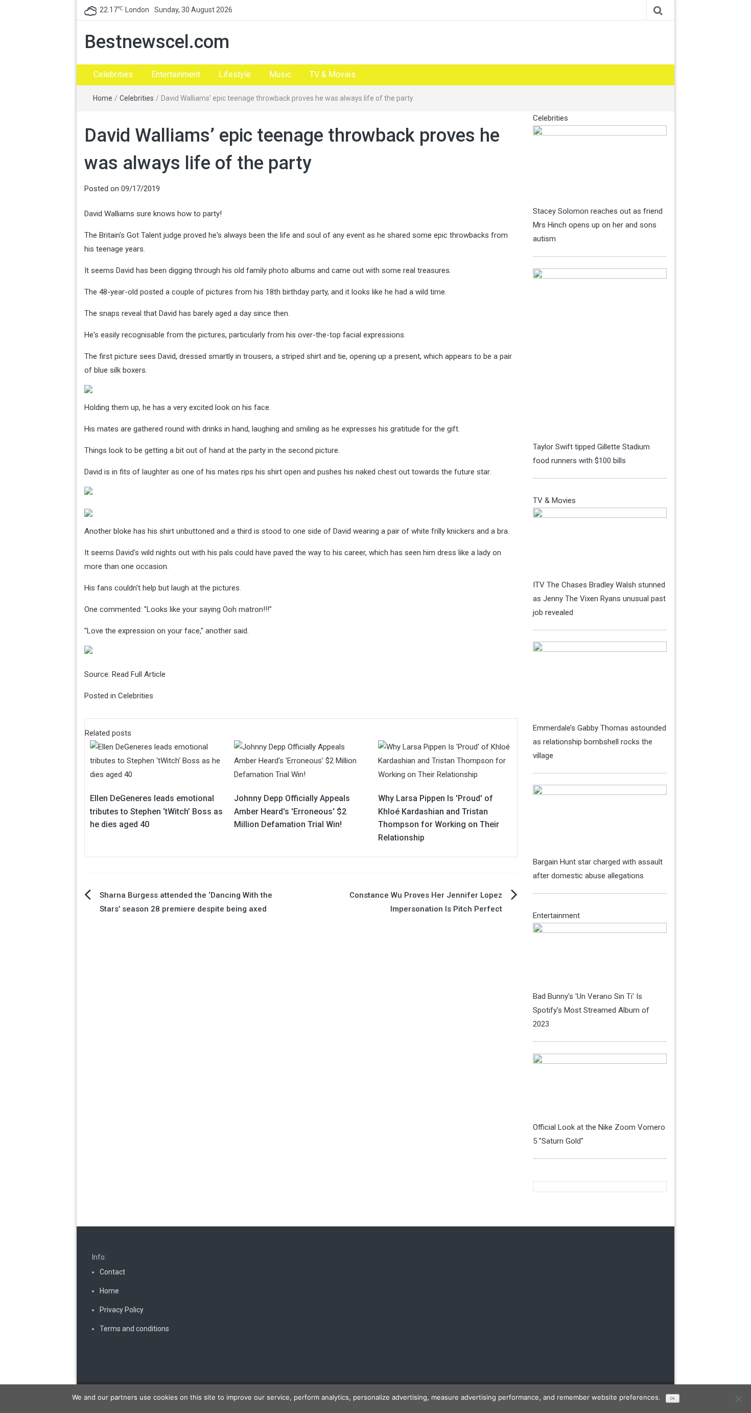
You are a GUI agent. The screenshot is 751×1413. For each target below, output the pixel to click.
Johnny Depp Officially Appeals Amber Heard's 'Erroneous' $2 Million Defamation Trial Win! (292, 811)
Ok (672, 1398)
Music (280, 74)
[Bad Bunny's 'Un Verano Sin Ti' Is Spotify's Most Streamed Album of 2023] (600, 956)
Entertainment (175, 74)
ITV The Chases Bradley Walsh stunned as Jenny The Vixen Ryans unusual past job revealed (599, 598)
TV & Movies (333, 74)
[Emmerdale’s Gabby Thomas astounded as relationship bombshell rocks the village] (600, 681)
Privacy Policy (122, 1310)
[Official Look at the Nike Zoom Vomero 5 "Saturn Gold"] (600, 1086)
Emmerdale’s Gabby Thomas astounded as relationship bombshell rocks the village (599, 741)
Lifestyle (235, 74)
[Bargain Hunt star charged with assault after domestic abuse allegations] (600, 819)
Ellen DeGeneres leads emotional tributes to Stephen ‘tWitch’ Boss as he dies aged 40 (156, 811)
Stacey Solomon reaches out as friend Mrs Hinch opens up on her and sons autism (598, 225)
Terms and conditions (134, 1329)
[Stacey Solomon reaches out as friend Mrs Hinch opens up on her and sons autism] (600, 164)
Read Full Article (139, 674)
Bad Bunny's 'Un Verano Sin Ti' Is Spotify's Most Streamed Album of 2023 (591, 1010)
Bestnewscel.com (156, 42)
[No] (738, 1399)
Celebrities (113, 74)
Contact (112, 1272)
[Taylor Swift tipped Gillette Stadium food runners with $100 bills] (600, 353)
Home (102, 98)
